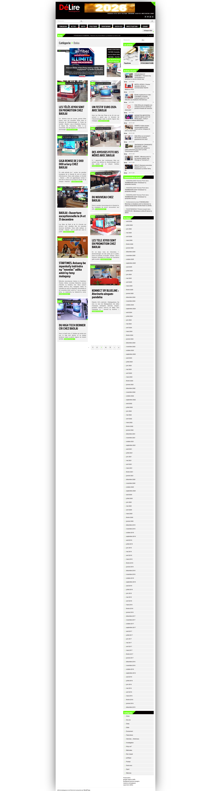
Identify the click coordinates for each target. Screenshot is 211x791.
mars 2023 (129, 377)
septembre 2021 (131, 445)
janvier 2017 (129, 658)
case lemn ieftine (128, 785)
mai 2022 (129, 415)
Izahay (152, 13)
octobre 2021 (130, 441)
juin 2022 (129, 411)
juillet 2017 (129, 635)
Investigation (146, 13)
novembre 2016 (130, 665)
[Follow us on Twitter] (148, 17)
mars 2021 (129, 468)
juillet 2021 (129, 453)
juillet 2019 (129, 544)
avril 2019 (129, 555)
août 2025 (129, 267)
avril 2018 (129, 601)
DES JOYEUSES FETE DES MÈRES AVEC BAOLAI (105, 153)
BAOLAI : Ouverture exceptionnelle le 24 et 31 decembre (72, 215)
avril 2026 (129, 236)
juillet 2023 (129, 362)
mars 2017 (129, 650)
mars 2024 (129, 331)
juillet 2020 (129, 498)
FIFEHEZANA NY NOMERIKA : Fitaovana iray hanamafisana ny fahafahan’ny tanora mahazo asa (138, 76)
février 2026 (129, 244)
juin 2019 (129, 548)
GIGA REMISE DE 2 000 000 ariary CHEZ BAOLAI (71, 163)
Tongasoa (110, 13)
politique (124, 13)
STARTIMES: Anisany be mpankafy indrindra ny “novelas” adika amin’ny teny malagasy (72, 269)
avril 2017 (129, 646)
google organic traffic (129, 779)
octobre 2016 (130, 669)
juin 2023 (129, 365)
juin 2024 (129, 320)
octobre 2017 (130, 624)
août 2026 (129, 221)
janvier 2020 (129, 521)
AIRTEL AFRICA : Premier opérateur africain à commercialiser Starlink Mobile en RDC (96, 35)
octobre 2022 (130, 396)
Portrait (128, 762)
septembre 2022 (131, 400)
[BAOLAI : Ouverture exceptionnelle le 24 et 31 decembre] (72, 197)
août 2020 (129, 495)
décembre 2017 (130, 616)
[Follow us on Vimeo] (145, 17)
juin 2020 (129, 502)
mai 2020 (129, 506)
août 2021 (129, 449)
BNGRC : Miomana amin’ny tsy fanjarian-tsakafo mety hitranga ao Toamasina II (143, 158)
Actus (115, 13)
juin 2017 (129, 639)
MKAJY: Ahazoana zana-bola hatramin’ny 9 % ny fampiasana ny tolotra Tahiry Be (138, 167)
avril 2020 (129, 510)
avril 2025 (129, 282)
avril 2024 (129, 327)
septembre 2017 (131, 627)
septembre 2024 (131, 309)
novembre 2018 (130, 574)
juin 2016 (129, 684)
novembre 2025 (130, 255)
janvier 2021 (129, 476)
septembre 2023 (131, 354)
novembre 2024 (130, 301)
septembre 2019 (131, 536)
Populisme (127, 63)
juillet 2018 (129, 589)
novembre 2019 (130, 529)
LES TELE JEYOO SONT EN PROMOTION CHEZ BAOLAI (104, 243)
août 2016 (129, 677)
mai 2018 (129, 597)
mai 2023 (129, 369)
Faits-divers (129, 735)
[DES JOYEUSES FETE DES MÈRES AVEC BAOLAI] (105, 136)
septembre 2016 (131, 673)
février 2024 (129, 335)
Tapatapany (131, 13)
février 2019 (129, 563)
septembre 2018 (131, 582)
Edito (119, 13)
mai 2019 (129, 551)
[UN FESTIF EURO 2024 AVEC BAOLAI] (105, 91)
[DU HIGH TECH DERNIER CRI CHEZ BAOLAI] (72, 309)
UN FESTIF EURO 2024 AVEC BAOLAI (104, 108)
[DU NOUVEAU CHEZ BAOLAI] (105, 181)
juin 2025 (129, 274)
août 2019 (129, 540)
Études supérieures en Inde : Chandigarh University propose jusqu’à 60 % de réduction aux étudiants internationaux (138, 97)
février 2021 (129, 472)
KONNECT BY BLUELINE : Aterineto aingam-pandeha (105, 293)
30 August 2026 (148, 30)
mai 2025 (129, 278)
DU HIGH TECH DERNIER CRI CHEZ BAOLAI (72, 327)
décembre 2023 (130, 343)
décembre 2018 (130, 570)
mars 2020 (129, 513)
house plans (126, 778)
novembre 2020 (130, 483)
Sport (127, 769)
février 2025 (129, 290)
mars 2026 (129, 240)
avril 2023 (129, 373)
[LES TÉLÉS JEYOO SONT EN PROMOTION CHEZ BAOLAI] (72, 91)
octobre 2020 (130, 487)
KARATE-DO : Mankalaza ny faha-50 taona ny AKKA (138, 212)
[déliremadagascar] (69, 8)
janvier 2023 (129, 384)
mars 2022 (129, 422)
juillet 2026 (129, 225)
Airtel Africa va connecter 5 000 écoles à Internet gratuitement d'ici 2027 (142, 137)
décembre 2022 (130, 388)
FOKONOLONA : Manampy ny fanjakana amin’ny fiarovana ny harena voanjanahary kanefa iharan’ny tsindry (138, 203)
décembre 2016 (130, 662)
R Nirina (80, 83)
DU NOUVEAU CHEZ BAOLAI (102, 198)
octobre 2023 (130, 350)
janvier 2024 (129, 339)
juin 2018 (129, 593)
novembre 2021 (130, 438)
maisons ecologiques (129, 783)
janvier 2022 (129, 430)
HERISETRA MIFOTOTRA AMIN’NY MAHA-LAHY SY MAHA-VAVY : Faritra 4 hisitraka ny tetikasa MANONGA (137, 117)
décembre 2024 (130, 297)
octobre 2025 (130, 259)
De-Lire (128, 720)
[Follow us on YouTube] (150, 17)
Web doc (128, 773)
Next (103, 49)
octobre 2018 (130, 578)
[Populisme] (130, 53)
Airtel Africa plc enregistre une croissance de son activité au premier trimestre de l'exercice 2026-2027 (138, 107)
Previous (101, 49)
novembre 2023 (130, 346)
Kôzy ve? (129, 746)
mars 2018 (129, 605)
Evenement (129, 731)
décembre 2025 (130, 252)
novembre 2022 (130, 392)
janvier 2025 (129, 293)
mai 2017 (129, 643)
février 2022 (129, 426)
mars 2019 (129, 559)
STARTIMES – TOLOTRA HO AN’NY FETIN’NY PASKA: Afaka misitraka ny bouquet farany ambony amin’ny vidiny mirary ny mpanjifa (84, 68)
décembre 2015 (130, 707)
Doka (92, 83)
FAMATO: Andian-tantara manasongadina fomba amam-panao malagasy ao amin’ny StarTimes (137, 128)
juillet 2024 (129, 316)
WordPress (87, 790)
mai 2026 (129, 233)
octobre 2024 (130, 305)
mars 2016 (129, 696)
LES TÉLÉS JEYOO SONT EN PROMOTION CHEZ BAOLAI (71, 110)
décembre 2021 (130, 434)
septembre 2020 (131, 491)
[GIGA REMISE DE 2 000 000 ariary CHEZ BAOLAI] (72, 145)
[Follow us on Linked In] (153, 17)
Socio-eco (138, 13)
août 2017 (129, 631)
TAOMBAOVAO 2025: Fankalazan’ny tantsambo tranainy (135, 183)
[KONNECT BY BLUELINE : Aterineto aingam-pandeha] (105, 274)
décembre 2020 (130, 479)
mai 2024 (129, 324)
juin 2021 (129, 457)
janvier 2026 (129, 248)
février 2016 (129, 699)
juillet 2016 (129, 681)
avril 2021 (129, 464)
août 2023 (129, 358)
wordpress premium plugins (131, 781)
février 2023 (129, 381)
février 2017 (129, 654)
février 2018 (129, 608)
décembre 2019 (130, 525)
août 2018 (129, 586)
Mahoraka (129, 750)
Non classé (129, 754)
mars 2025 (129, 286)
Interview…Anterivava (132, 739)
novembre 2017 (130, 620)
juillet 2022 (129, 407)
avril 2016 (129, 692)
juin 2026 (129, 229)
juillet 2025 (129, 271)
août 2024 (129, 312)
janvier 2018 (129, 612)
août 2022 (129, 403)
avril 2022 (129, 419)
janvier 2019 (129, 567)
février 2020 (129, 517)
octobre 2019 (130, 532)
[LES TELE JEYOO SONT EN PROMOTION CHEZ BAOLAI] (105, 224)
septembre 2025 (131, 263)
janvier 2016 (129, 703)
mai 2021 (129, 460)
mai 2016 (129, 688)
